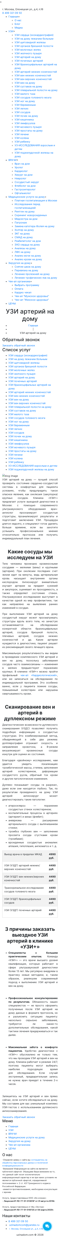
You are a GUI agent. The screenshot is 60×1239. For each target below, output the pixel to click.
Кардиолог (21, 171)
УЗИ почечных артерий (29, 60)
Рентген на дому (25, 211)
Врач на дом (22, 163)
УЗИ (10, 31)
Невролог (20, 178)
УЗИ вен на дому (25, 82)
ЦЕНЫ (12, 303)
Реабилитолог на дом (28, 240)
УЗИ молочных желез (28, 49)
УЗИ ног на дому (25, 101)
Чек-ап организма (19, 281)
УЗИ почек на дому (26, 115)
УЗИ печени (22, 134)
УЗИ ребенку (22, 141)
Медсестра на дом (26, 218)
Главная (13, 16)
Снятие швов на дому (28, 266)
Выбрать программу (27, 285)
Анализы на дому (25, 248)
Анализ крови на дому (28, 259)
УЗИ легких (21, 108)
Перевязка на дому (26, 270)
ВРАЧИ (12, 160)
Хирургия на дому (19, 263)
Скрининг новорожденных (31, 215)
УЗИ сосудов (22, 112)
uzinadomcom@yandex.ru (24, 1224)
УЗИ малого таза (25, 93)
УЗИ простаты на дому (29, 130)
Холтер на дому (24, 229)
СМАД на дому (24, 237)
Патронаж (21, 222)
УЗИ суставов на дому (28, 86)
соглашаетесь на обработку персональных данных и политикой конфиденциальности (25, 1163)
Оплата (19, 288)
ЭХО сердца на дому (27, 244)
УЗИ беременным (25, 104)
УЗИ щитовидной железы (30, 42)
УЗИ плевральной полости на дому (36, 90)
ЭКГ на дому (22, 233)
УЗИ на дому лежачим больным (34, 38)
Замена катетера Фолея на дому (34, 226)
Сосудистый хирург (27, 182)
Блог (17, 23)
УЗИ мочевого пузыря (28, 126)
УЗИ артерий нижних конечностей (36, 71)
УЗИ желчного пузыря (28, 53)
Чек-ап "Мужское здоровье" (32, 296)
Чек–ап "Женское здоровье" (32, 299)
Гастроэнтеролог (25, 189)
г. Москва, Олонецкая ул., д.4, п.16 (26, 1229)
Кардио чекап (23, 292)
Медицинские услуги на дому (26, 196)
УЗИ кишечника (24, 119)
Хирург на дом (23, 174)
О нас (18, 20)
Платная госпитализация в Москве (36, 200)
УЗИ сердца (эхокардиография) (34, 34)
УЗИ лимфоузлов (25, 123)
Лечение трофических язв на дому (36, 277)
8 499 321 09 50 (12, 12)
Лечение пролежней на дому (32, 274)
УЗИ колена (22, 137)
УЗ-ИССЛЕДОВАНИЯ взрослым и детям (32, 465)
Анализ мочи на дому (28, 255)
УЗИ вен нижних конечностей (33, 75)
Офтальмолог (23, 193)
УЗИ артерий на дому (28, 57)
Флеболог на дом (25, 185)
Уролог (19, 167)
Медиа (19, 27)
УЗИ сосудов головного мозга (33, 97)
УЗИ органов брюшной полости (34, 46)
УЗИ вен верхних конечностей (33, 79)
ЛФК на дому (22, 251)
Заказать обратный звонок (18, 345)
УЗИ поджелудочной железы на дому (31, 469)
